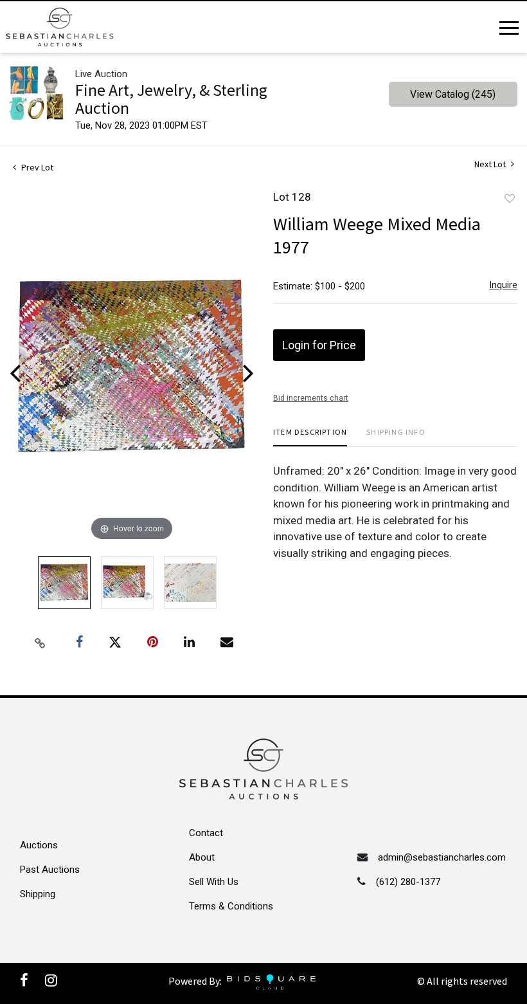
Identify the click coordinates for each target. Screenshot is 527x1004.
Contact (206, 833)
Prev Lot (36, 167)
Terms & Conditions (231, 906)
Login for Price (319, 345)
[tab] (310, 437)
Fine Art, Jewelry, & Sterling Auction (171, 98)
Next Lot (491, 164)
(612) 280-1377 (408, 882)
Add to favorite (509, 199)
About (202, 857)
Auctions (39, 845)
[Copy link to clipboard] (40, 642)
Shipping (37, 894)
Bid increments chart (310, 398)
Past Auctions (50, 869)
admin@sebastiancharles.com (442, 857)
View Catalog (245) (453, 94)
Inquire (503, 284)
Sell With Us (213, 882)
